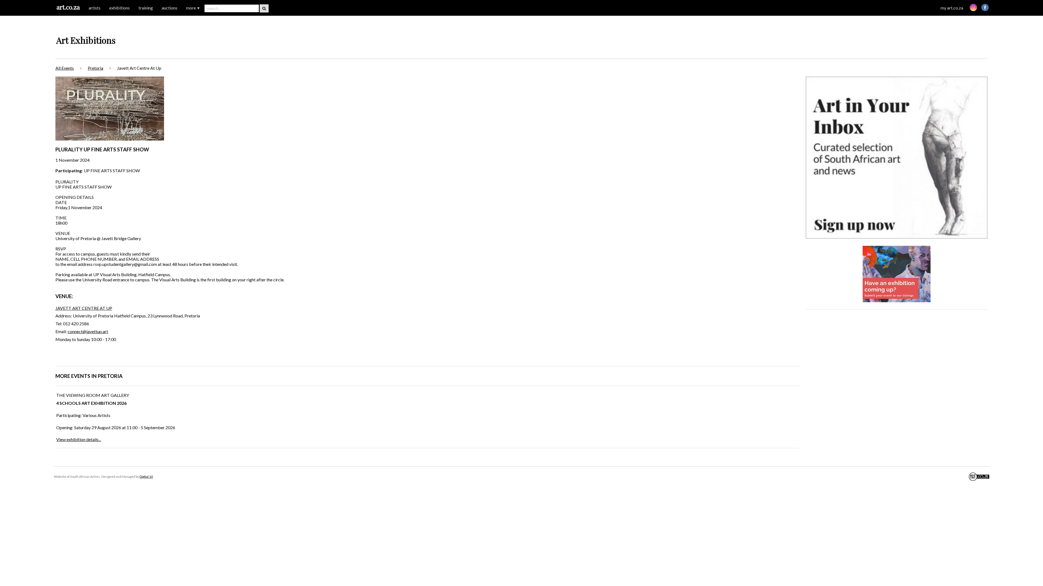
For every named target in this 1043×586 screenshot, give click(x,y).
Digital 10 (146, 476)
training (146, 7)
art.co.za (68, 7)
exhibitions (119, 7)
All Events (64, 68)
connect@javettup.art (88, 331)
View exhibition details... (78, 439)
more (193, 7)
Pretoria (95, 68)
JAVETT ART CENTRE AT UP (83, 308)
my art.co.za (952, 7)
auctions (169, 7)
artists (94, 7)
